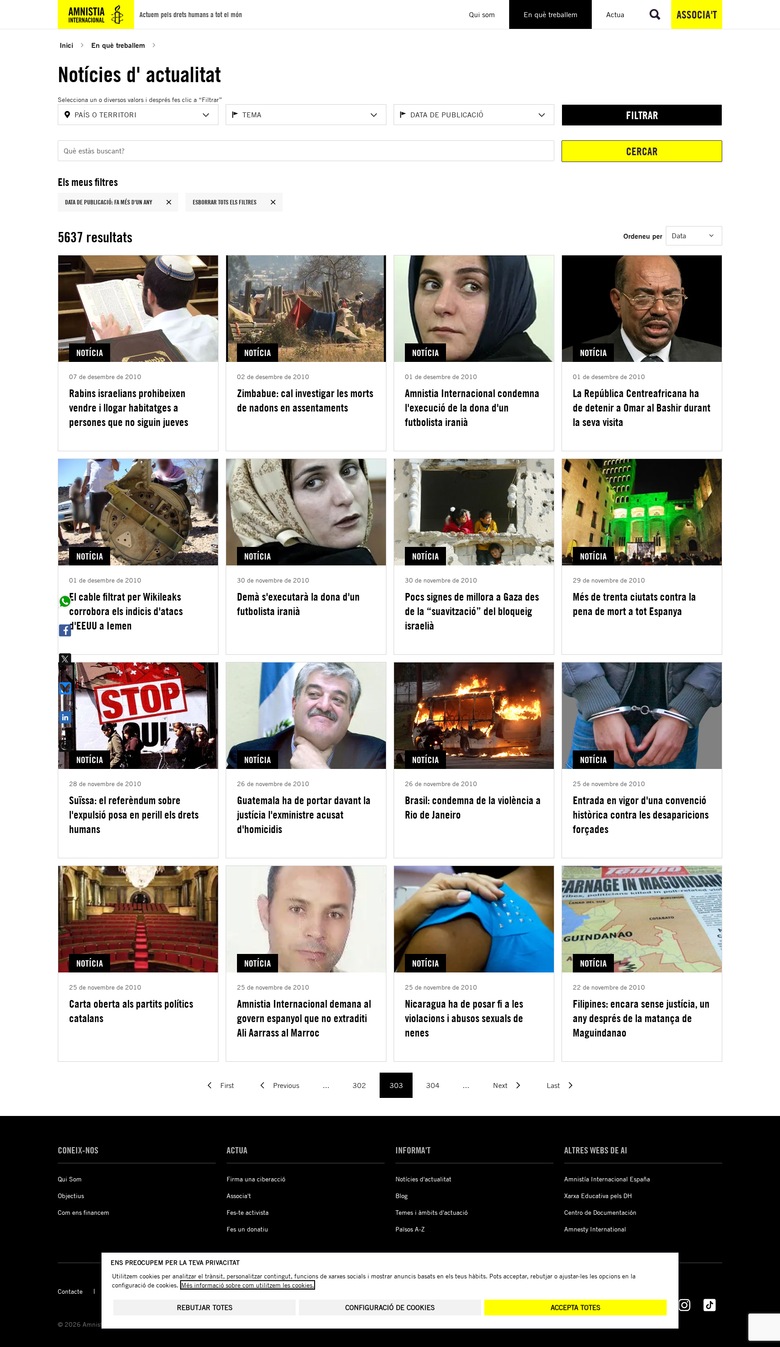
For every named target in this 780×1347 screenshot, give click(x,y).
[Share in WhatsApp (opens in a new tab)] (65, 601)
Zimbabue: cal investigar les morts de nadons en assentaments (305, 400)
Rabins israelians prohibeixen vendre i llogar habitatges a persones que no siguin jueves (128, 407)
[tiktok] (709, 1305)
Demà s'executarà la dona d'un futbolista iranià (298, 604)
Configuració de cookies (390, 1307)
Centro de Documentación (600, 1212)
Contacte (70, 1291)
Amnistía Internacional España (607, 1179)
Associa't (697, 14)
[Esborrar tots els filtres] (273, 202)
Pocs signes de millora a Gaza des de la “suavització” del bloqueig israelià (472, 611)
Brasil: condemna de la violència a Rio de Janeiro (473, 807)
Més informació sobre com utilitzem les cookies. (247, 1285)
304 (433, 1085)
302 (359, 1085)
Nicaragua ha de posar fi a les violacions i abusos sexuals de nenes (464, 1018)
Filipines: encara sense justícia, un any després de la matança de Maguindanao (641, 1018)
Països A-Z (410, 1229)
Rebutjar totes (204, 1307)
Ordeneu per (642, 236)
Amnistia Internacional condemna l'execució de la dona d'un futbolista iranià (472, 407)
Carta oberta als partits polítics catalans (131, 1011)
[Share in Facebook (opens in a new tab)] (65, 630)
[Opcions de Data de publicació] (541, 115)
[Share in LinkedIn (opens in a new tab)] (65, 717)
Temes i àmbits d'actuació (431, 1212)
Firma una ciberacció (256, 1179)
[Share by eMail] (65, 745)
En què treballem (118, 45)
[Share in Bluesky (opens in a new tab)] (65, 688)
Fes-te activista (248, 1212)
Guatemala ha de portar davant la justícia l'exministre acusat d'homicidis (304, 814)
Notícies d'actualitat (423, 1179)
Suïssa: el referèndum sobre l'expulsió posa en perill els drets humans (134, 814)
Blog (401, 1195)
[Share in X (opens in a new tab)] (65, 659)
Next (500, 1085)
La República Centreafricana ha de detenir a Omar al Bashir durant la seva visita (641, 407)
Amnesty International (595, 1229)
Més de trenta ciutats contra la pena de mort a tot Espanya (634, 604)
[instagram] (684, 1305)
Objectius (71, 1195)
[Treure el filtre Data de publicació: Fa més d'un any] (169, 202)
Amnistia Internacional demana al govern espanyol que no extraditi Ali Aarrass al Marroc (304, 1018)
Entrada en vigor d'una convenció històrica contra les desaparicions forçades (641, 814)
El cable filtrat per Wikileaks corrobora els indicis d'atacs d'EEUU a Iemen (126, 611)
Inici (66, 45)
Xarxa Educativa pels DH (598, 1195)
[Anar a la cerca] (655, 14)
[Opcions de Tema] (373, 115)
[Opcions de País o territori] (205, 115)
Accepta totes (575, 1307)
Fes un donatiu (247, 1229)
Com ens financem (83, 1212)
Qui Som (70, 1179)
